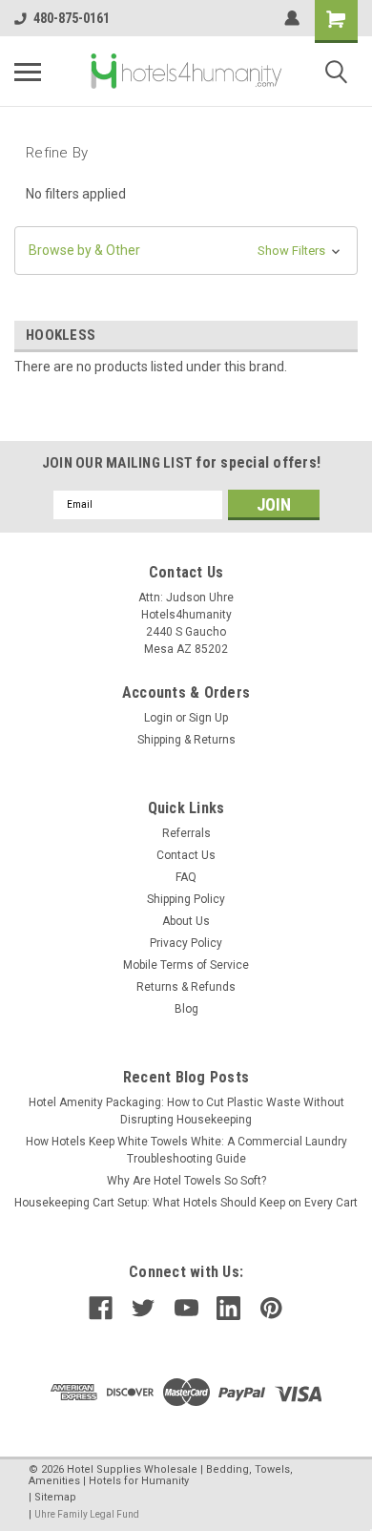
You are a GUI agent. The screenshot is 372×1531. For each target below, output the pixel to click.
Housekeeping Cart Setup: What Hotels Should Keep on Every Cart (186, 1202)
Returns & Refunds (186, 987)
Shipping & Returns (186, 739)
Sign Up (208, 717)
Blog (186, 1009)
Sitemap (55, 1497)
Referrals (186, 833)
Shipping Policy (186, 899)
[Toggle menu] (27, 71)
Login (158, 717)
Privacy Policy (186, 943)
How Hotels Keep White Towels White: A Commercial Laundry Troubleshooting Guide (186, 1150)
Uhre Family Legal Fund (86, 1514)
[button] (186, 250)
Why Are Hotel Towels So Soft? (186, 1180)
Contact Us (186, 855)
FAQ (186, 877)
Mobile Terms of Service (186, 965)
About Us (186, 921)
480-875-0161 (71, 18)
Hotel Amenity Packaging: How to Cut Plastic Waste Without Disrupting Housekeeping (186, 1111)
